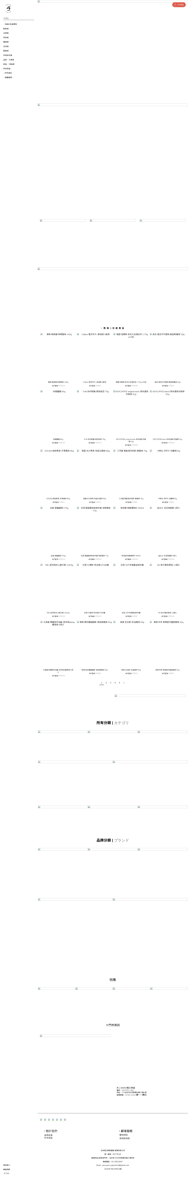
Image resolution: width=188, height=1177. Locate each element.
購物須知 (123, 1135)
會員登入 (6, 1165)
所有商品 (48, 1138)
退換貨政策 (124, 1138)
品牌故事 (48, 1135)
